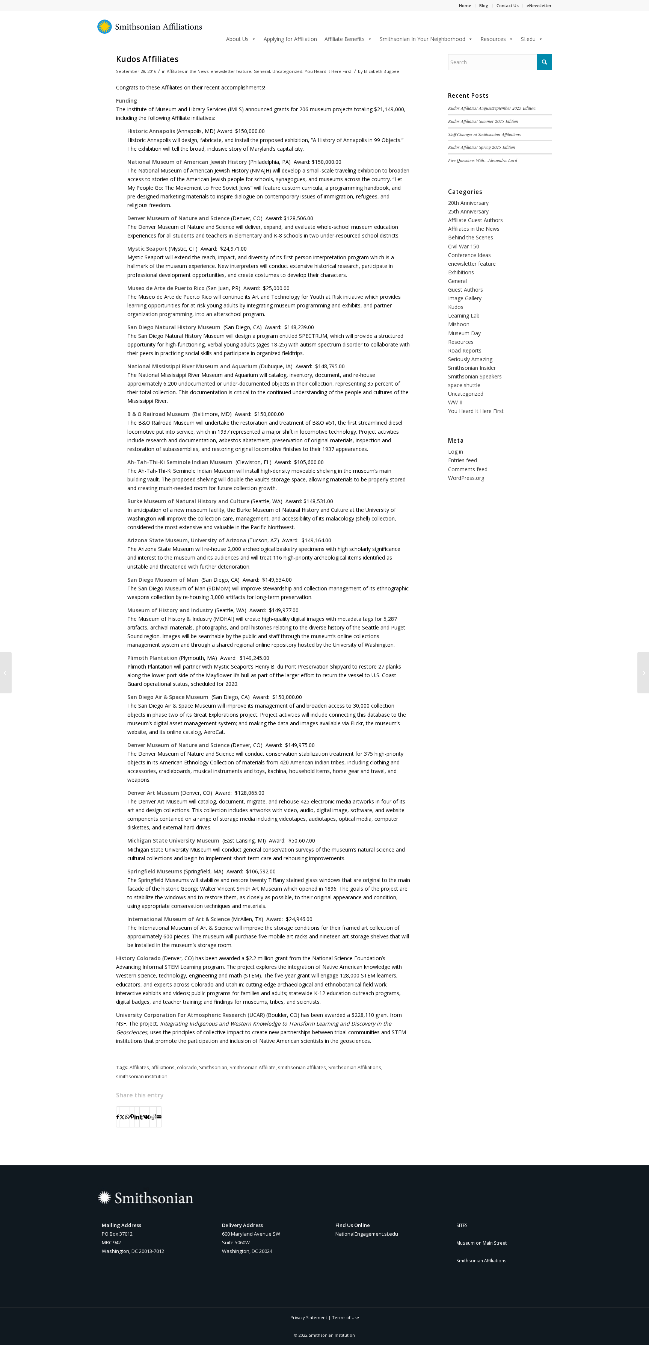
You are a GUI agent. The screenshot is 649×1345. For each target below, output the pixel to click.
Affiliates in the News (187, 71)
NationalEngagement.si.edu (366, 1233)
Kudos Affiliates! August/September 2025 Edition (492, 108)
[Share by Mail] (159, 1117)
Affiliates (139, 1067)
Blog (484, 5)
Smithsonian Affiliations (354, 1067)
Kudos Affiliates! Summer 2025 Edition (483, 121)
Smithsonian (213, 1067)
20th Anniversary (468, 202)
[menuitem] (549, 38)
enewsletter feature (231, 71)
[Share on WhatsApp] (127, 1117)
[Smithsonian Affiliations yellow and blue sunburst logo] (149, 31)
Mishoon (458, 324)
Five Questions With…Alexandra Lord (482, 160)
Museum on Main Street (481, 1243)
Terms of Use (345, 1317)
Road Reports (464, 350)
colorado (187, 1067)
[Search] (549, 37)
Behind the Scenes (470, 237)
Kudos (455, 306)
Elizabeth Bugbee (381, 71)
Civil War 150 (463, 246)
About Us (237, 38)
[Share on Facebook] (117, 1117)
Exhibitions (461, 272)
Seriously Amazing (470, 359)
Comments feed (468, 469)
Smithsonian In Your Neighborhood (422, 38)
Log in (455, 451)
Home (465, 5)
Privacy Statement (308, 1317)
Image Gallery (464, 298)
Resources (493, 38)
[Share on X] (122, 1117)
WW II (455, 402)
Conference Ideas (469, 255)
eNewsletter (539, 5)
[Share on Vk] (146, 1117)
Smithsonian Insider (472, 367)
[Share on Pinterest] (132, 1117)
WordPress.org (466, 477)
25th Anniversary (468, 211)
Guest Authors (465, 289)
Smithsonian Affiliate (252, 1067)
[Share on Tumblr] (141, 1117)
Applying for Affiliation (290, 38)
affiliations (163, 1067)
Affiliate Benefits (344, 38)
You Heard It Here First (328, 71)
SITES (462, 1225)
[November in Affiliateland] (643, 672)
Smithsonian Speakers (475, 376)
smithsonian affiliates (302, 1067)
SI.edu (528, 38)
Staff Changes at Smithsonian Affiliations (484, 134)
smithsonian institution (142, 1076)
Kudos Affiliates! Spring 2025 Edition (481, 147)
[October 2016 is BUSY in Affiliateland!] (6, 672)
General (262, 71)
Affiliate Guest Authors (475, 220)
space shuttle (464, 385)
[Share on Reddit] (153, 1117)
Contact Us (508, 5)
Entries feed (462, 460)
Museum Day (464, 333)
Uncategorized (287, 71)
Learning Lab (464, 315)
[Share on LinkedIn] (136, 1117)
